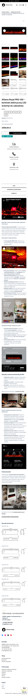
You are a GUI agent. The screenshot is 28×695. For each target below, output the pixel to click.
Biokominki (4, 660)
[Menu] (25, 5)
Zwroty (3, 675)
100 (6, 112)
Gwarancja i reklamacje (7, 671)
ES (12, 1)
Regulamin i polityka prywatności (9, 669)
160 (19, 112)
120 (10, 112)
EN (16, 1)
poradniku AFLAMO (19, 391)
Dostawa (4, 672)
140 (15, 112)
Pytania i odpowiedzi (6, 661)
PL (10, 1)
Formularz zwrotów (6, 677)
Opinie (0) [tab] (14, 193)
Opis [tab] (14, 185)
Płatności (4, 674)
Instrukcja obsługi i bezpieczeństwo (10, 516)
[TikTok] (8, 635)
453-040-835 (9, 622)
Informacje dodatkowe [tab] (14, 189)
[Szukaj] (16, 5)
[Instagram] (5, 635)
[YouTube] (11, 635)
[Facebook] (2, 635)
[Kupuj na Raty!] (7, 136)
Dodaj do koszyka (17, 133)
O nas (3, 685)
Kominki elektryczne (6, 658)
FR (18, 1)
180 (6, 115)
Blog (3, 686)
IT (13, 1)
